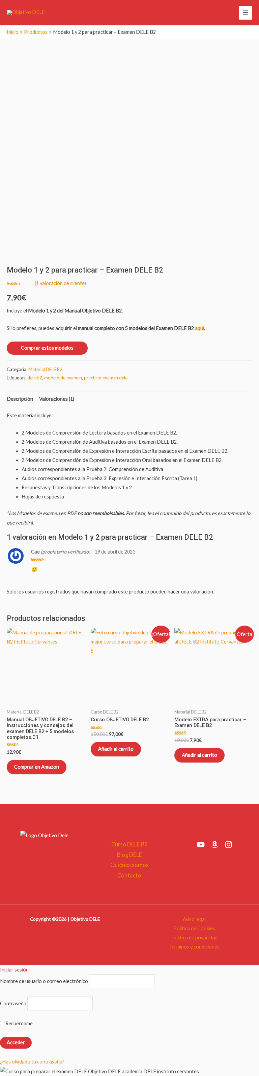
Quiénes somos (129, 865)
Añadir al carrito (116, 749)
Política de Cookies (194, 928)
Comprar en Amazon (36, 767)
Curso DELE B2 (129, 844)
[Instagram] (228, 844)
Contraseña (13, 1003)
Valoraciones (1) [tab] (56, 399)
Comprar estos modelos (47, 348)
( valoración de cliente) (60, 283)
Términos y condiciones (194, 947)
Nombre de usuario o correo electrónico (44, 981)
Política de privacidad (194, 937)
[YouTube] (200, 844)
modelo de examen (63, 377)
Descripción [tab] (20, 399)
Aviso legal (194, 919)
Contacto (129, 875)
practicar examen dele (105, 377)
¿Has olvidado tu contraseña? (32, 1062)
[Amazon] (214, 844)
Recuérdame (18, 1023)
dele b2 (34, 377)
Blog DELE (129, 854)
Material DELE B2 (45, 369)
